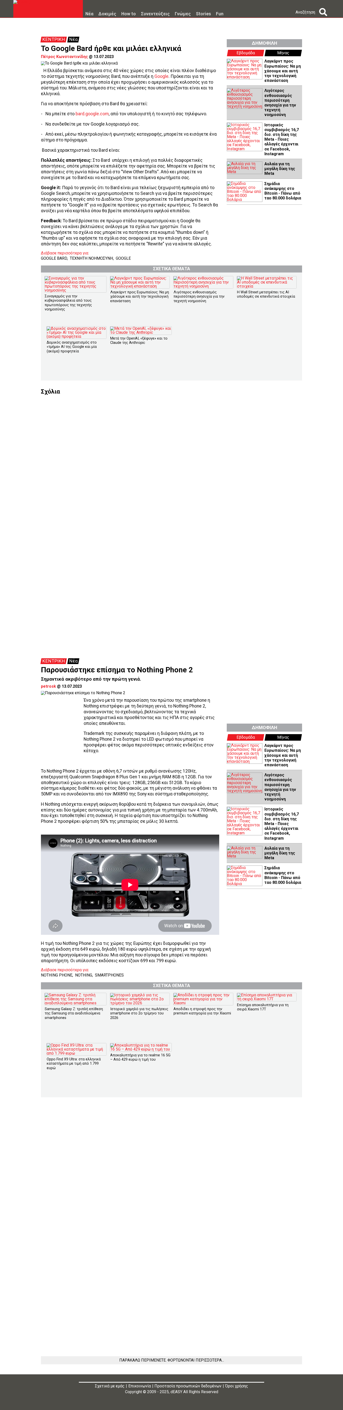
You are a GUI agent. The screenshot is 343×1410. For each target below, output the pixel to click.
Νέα (89, 14)
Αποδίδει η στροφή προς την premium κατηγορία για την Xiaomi (202, 1011)
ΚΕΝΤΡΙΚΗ (53, 39)
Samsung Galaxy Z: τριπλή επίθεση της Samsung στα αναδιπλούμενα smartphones (74, 1013)
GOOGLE (123, 258)
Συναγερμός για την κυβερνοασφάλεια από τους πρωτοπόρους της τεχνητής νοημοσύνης (68, 302)
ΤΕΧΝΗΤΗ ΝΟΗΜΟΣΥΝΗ (91, 258)
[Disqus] (171, 457)
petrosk (48, 686)
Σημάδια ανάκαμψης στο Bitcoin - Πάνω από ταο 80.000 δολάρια (282, 191)
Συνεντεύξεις (155, 14)
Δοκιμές (107, 14)
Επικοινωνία (139, 1386)
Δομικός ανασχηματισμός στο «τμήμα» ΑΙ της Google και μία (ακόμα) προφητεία (72, 346)
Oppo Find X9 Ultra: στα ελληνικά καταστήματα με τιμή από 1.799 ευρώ (74, 1063)
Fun (219, 14)
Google (161, 76)
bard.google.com (92, 113)
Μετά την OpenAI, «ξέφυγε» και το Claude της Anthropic (138, 340)
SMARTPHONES (109, 975)
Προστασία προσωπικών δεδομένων (187, 1386)
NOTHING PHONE (56, 975)
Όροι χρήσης (236, 1386)
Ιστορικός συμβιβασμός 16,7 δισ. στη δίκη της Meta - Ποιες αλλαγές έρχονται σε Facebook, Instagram (281, 139)
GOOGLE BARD (54, 258)
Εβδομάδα (246, 52)
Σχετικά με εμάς (110, 1386)
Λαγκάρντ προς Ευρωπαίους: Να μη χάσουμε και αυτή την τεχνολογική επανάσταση (282, 71)
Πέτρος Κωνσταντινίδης (64, 56)
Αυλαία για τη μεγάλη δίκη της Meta (279, 168)
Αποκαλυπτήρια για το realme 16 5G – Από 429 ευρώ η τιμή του (140, 1057)
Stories (203, 14)
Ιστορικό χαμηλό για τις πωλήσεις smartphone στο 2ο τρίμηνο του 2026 (139, 1013)
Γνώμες (183, 14)
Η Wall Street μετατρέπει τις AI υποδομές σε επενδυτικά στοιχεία (266, 294)
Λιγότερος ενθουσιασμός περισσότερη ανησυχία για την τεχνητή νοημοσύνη (280, 102)
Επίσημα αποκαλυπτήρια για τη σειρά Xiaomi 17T (263, 1007)
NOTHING (83, 975)
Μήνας (283, 52)
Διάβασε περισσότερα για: (65, 253)
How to (128, 14)
